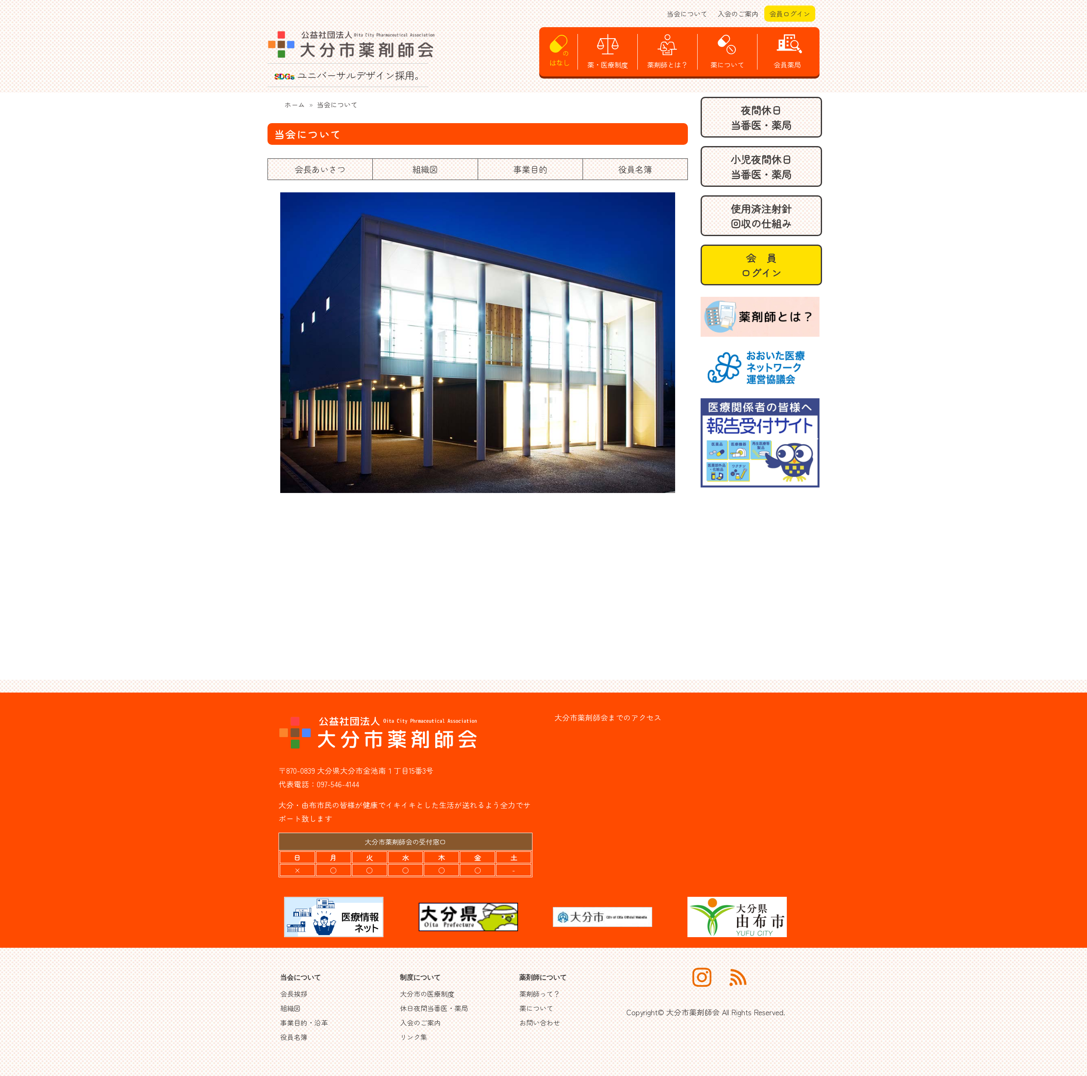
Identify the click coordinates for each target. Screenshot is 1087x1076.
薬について (727, 64)
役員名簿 (635, 169)
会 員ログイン (761, 265)
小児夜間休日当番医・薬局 (761, 166)
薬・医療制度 (607, 64)
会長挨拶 (293, 994)
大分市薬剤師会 (693, 1012)
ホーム (294, 104)
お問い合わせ (539, 1022)
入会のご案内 (738, 13)
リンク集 (413, 1037)
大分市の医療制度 (427, 994)
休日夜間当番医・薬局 (434, 1008)
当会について (687, 13)
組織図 (425, 169)
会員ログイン (789, 13)
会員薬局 (787, 64)
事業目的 (530, 169)
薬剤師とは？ (667, 64)
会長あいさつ (320, 169)
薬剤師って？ (539, 994)
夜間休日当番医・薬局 (761, 117)
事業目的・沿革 (304, 1022)
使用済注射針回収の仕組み (761, 216)
